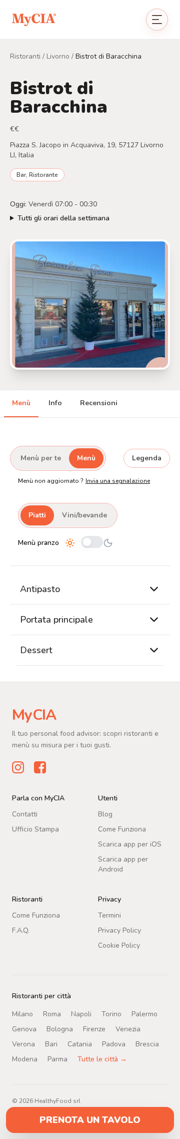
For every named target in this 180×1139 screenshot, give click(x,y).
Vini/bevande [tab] (84, 515)
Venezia (128, 1029)
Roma (52, 1014)
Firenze (94, 1029)
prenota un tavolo (90, 1120)
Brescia (147, 1044)
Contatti (25, 814)
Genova (24, 1029)
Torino (112, 1014)
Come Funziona (122, 829)
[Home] (34, 19)
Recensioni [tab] (99, 403)
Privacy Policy (119, 930)
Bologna (59, 1029)
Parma (58, 1059)
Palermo (145, 1014)
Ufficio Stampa (35, 829)
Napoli (81, 1014)
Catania (80, 1044)
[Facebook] (40, 767)
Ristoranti (25, 56)
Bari (51, 1044)
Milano (22, 1014)
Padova (114, 1044)
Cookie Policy (119, 945)
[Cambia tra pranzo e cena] (92, 542)
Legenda (147, 458)
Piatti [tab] (37, 515)
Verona (23, 1044)
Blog (105, 814)
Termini (109, 915)
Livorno (58, 56)
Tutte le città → (102, 1059)
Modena (25, 1059)
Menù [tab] (21, 403)
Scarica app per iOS (130, 844)
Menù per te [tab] (40, 458)
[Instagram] (18, 767)
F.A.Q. (21, 930)
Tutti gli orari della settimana (64, 218)
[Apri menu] (157, 20)
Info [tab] (55, 403)
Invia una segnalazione (118, 481)
